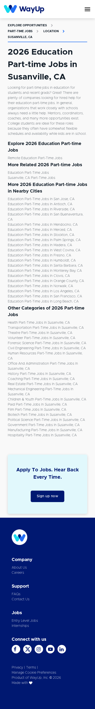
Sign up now (47, 496)
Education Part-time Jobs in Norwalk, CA (40, 286)
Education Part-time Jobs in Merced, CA (40, 230)
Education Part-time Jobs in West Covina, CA (44, 250)
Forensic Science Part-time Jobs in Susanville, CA (47, 343)
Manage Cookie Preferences (34, 672)
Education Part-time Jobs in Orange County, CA (46, 281)
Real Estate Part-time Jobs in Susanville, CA (43, 384)
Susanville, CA (20, 37)
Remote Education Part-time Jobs (35, 158)
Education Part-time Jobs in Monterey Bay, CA (45, 270)
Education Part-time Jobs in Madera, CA (40, 245)
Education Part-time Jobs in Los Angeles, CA (43, 291)
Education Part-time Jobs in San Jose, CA (41, 199)
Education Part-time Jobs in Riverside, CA (41, 209)
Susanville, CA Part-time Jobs (31, 178)
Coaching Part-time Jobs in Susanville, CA (41, 379)
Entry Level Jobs (25, 620)
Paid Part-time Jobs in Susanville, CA (37, 404)
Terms (31, 667)
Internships (20, 626)
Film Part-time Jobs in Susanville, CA (37, 409)
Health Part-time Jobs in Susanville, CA (39, 322)
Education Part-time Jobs (28, 173)
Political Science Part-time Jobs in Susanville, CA (46, 420)
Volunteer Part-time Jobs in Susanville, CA (41, 338)
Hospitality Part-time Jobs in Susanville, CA (42, 435)
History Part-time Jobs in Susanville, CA (39, 374)
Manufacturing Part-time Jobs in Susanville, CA (45, 430)
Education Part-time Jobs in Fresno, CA (39, 255)
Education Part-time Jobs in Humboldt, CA (42, 260)
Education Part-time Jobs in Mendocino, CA (43, 224)
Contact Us (20, 599)
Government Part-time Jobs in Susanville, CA (44, 425)
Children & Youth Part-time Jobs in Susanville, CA (47, 399)
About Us (19, 567)
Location (51, 31)
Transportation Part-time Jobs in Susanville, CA (46, 328)
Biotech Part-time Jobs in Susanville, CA (40, 415)
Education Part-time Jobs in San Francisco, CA (45, 296)
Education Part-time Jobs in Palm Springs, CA (44, 240)
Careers (18, 572)
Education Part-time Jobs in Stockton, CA (41, 235)
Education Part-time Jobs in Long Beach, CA (43, 301)
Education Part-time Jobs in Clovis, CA (39, 276)
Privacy (17, 667)
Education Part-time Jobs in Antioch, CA (40, 204)
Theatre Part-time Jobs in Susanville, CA (40, 333)
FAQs (16, 594)
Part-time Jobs (20, 31)
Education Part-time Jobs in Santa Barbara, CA (45, 265)
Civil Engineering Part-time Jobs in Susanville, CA (47, 348)
